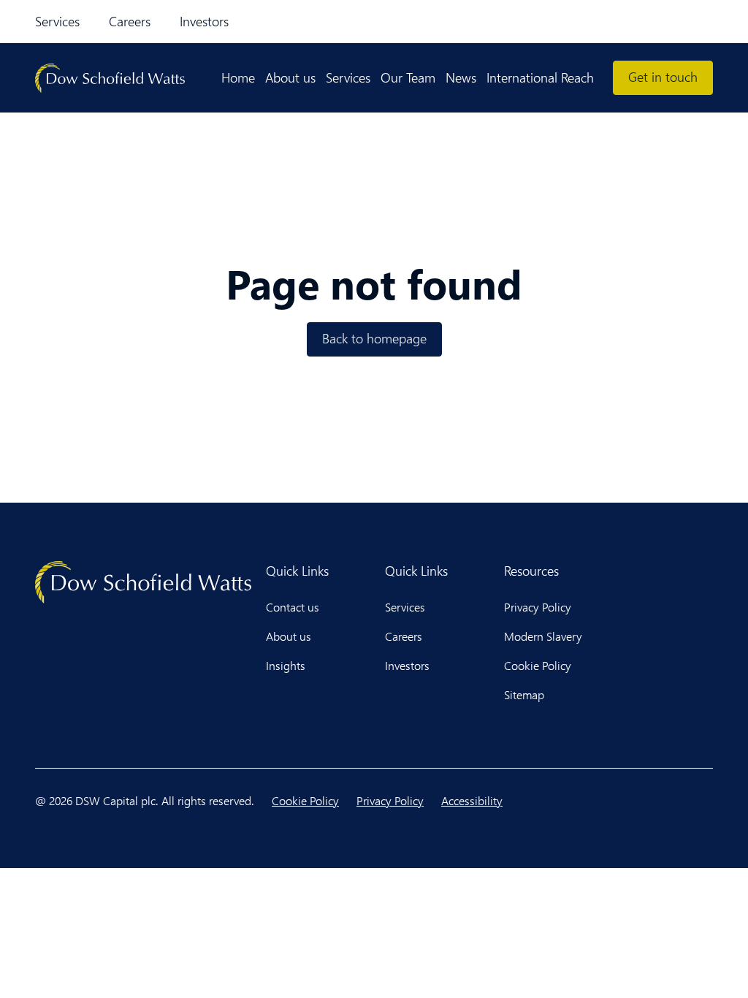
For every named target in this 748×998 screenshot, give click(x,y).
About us (290, 77)
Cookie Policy (537, 665)
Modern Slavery (543, 636)
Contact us (292, 606)
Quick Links (297, 570)
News (461, 77)
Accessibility (472, 800)
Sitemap (524, 694)
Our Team (408, 77)
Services (57, 21)
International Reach (540, 77)
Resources (531, 570)
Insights (285, 665)
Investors (204, 21)
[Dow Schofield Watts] (110, 78)
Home (238, 77)
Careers (129, 21)
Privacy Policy (537, 606)
